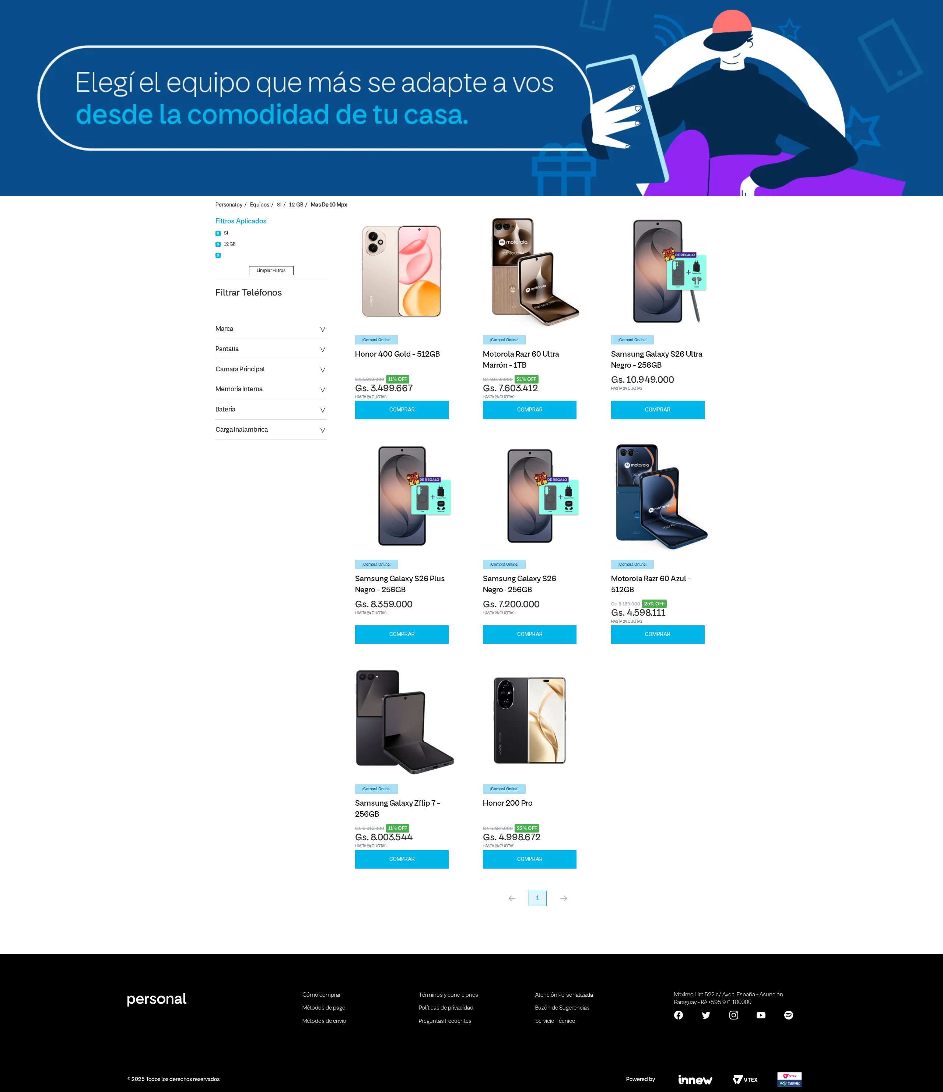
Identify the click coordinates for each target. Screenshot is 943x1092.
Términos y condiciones (448, 995)
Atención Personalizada (564, 995)
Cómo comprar (321, 995)
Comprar (402, 409)
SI (279, 205)
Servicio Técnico (555, 1021)
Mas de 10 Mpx (329, 205)
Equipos (259, 205)
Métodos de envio (324, 1021)
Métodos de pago (324, 1008)
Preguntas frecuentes (445, 1021)
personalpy (228, 205)
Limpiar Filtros (271, 271)
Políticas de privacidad (446, 1008)
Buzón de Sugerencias (562, 1008)
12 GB (296, 205)
